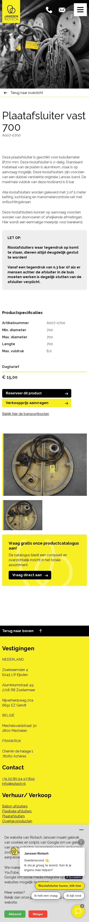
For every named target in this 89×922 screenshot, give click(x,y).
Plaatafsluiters (13, 816)
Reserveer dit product (23, 393)
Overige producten (17, 821)
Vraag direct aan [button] (27, 575)
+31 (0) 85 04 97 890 (18, 779)
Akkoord (15, 914)
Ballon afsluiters (15, 806)
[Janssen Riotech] (11, 11)
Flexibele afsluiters (17, 811)
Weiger (38, 914)
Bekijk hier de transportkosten (25, 414)
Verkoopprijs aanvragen (27, 403)
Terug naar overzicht (26, 93)
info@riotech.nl (14, 784)
